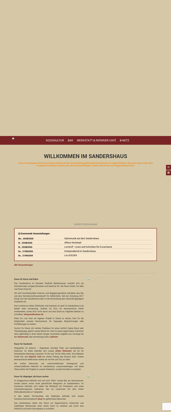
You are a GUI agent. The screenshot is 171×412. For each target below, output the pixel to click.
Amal (40, 399)
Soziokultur (55, 140)
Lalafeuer (53, 336)
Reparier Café (35, 356)
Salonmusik (22, 336)
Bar (70, 140)
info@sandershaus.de (33, 314)
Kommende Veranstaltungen (35, 233)
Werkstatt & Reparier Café (96, 140)
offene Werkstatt (63, 350)
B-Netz (124, 140)
